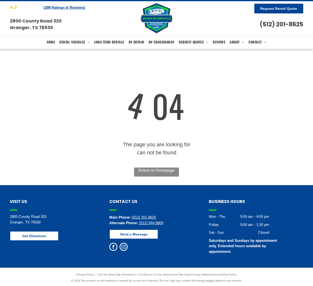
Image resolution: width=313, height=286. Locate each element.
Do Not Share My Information (117, 274)
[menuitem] (51, 42)
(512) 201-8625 (281, 24)
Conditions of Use (149, 274)
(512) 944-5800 (151, 223)
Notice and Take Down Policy (181, 274)
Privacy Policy (85, 274)
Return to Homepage (156, 170)
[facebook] (113, 247)
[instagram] (124, 247)
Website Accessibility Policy (219, 274)
